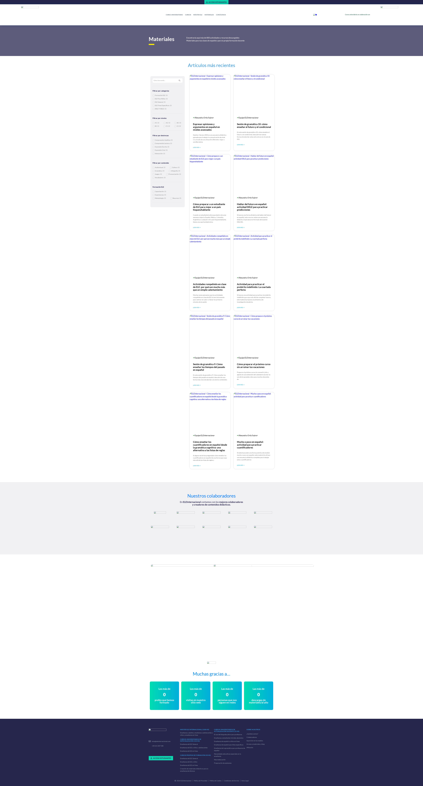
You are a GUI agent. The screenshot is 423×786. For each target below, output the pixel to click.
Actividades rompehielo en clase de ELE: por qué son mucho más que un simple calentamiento (209, 287)
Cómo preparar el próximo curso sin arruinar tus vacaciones (253, 365)
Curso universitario (174, 15)
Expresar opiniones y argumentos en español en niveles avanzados (206, 127)
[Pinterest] (162, 2)
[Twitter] (158, 2)
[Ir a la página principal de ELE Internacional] (30, 9)
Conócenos (221, 15)
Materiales (209, 15)
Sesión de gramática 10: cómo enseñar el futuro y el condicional (254, 125)
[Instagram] (166, 2)
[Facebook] (150, 2)
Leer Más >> (197, 147)
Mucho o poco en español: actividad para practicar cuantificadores (250, 444)
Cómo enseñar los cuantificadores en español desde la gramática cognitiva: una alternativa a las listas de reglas (210, 446)
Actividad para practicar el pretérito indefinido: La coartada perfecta (254, 287)
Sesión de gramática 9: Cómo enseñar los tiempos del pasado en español (209, 367)
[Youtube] (175, 752)
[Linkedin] (154, 2)
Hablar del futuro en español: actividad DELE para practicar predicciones (252, 207)
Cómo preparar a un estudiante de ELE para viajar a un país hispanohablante (209, 207)
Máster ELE (197, 15)
